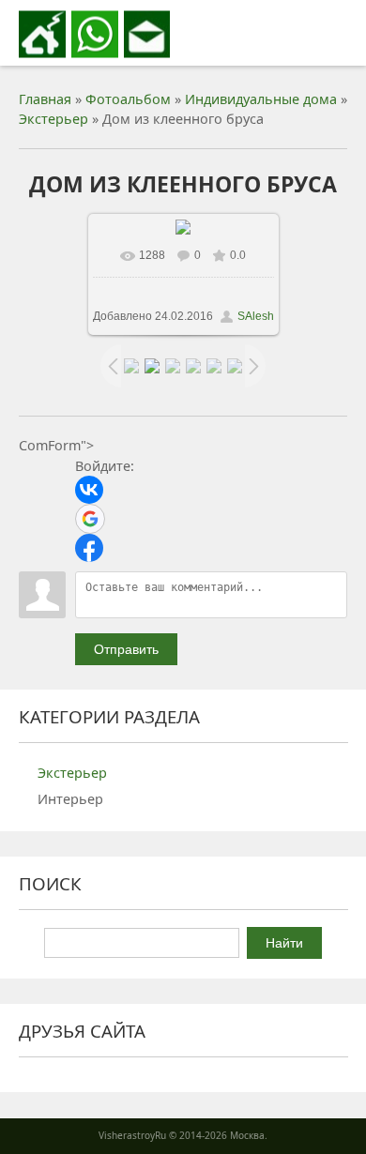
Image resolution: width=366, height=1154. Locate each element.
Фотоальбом (128, 99)
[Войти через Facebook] (89, 548)
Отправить (126, 649)
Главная (45, 99)
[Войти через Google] (90, 519)
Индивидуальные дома (261, 99)
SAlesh (255, 316)
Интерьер (70, 799)
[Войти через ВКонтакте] (89, 490)
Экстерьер (53, 119)
